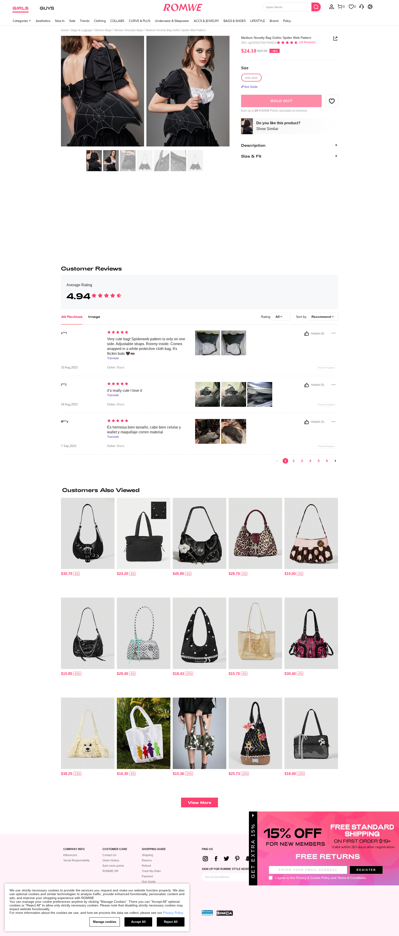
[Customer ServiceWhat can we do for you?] (361, 6)
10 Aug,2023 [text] (69, 367)
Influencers (70, 855)
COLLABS (117, 21)
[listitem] (88, 546)
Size (244, 68)
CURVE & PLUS (139, 21)
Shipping (147, 855)
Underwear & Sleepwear (172, 21)
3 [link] (302, 461)
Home (65, 30)
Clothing (100, 21)
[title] (199, 490)
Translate (113, 358)
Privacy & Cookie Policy (313, 878)
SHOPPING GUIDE (154, 849)
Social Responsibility (76, 860)
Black (115, 367)
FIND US (207, 849)
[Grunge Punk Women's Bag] (88, 533)
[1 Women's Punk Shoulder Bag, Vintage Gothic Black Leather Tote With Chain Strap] (199, 533)
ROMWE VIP (110, 871)
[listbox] (332, 6)
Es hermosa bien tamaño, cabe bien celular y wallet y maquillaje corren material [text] (144, 429)
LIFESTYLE (257, 21)
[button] (332, 101)
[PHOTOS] (145, 92)
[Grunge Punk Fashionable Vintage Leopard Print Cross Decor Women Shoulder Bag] (255, 533)
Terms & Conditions (351, 878)
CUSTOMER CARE (115, 849)
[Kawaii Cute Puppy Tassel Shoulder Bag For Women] (88, 733)
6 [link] (327, 461)
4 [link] (310, 461)
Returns (147, 860)
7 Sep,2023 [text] (68, 446)
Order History (111, 860)
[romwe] (182, 6)
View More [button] (199, 802)
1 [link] (285, 461)
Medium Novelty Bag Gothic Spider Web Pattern (276, 38)
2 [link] (294, 461)
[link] (277, 461)
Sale (72, 21)
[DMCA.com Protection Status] (224, 913)
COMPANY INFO (74, 849)
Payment (147, 876)
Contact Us (109, 855)
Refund (146, 865)
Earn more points (113, 865)
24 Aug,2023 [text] (69, 404)
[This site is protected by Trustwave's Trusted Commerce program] (207, 913)
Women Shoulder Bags (128, 30)
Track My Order (151, 871)
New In (60, 21)
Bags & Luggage (81, 30)
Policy (287, 21)
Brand (274, 21)
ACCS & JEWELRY (206, 21)
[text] (146, 332)
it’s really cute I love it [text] (124, 390)
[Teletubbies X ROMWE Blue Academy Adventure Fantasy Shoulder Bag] (143, 733)
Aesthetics (43, 21)
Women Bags (103, 30)
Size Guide (149, 881)
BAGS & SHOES (235, 21)
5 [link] (319, 461)
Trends (84, 21)
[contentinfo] (66, 573)
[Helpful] (306, 333)
